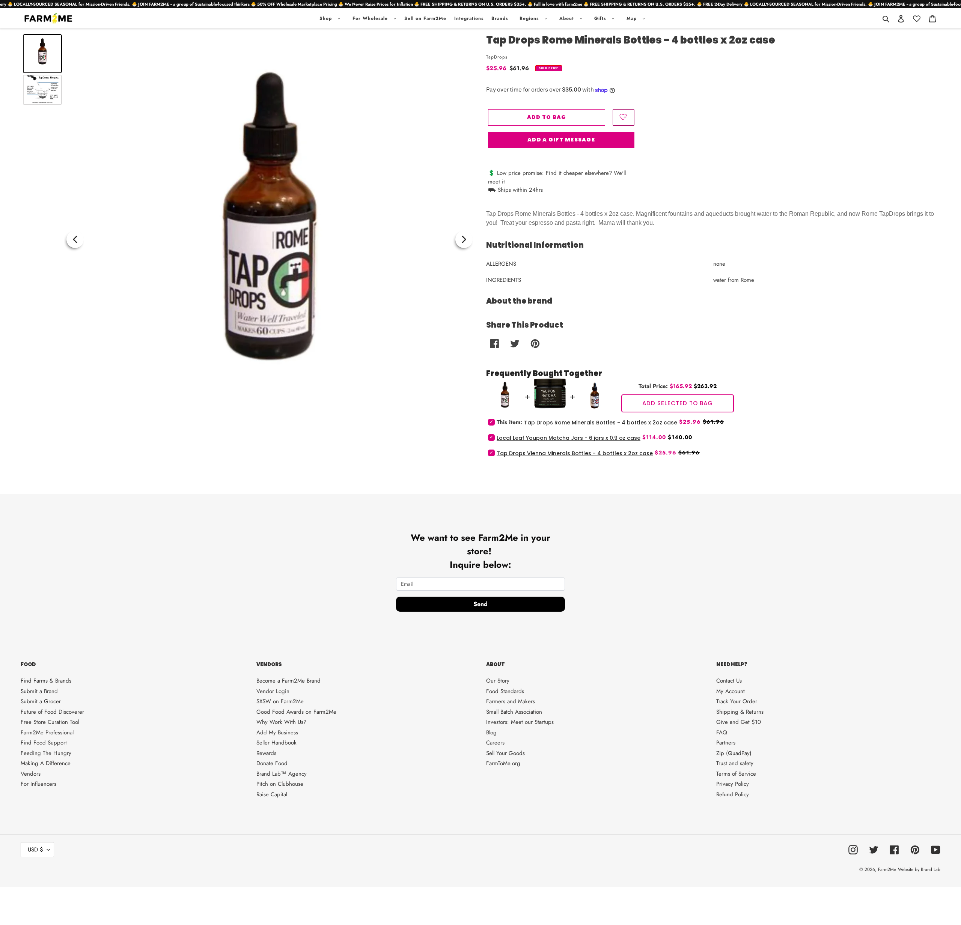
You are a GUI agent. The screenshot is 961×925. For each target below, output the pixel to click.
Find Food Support (44, 742)
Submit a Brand (39, 691)
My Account (730, 691)
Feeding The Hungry (46, 753)
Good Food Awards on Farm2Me (296, 712)
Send (480, 604)
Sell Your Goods (505, 753)
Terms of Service (736, 774)
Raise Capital (271, 794)
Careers (495, 742)
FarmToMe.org (503, 763)
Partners (725, 742)
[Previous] (75, 239)
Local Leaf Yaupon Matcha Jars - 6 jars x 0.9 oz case (568, 438)
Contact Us (729, 681)
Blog (491, 732)
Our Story (497, 681)
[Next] (464, 239)
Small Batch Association (514, 712)
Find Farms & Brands (46, 681)
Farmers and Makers (510, 701)
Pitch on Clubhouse (279, 784)
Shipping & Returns (740, 712)
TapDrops (497, 57)
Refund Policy (732, 794)
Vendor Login (272, 691)
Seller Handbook (276, 742)
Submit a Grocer (41, 701)
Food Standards (505, 691)
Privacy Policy (732, 784)
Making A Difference (46, 763)
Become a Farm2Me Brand (288, 681)
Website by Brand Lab (919, 869)
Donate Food (272, 763)
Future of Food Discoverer (52, 712)
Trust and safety (734, 763)
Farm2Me (887, 869)
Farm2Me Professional (47, 732)
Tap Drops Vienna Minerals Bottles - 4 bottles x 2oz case (575, 453)
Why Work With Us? (281, 722)
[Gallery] (248, 239)
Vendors (31, 774)
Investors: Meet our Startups (520, 722)
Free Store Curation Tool (50, 722)
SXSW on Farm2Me (280, 701)
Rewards (266, 753)
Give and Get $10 (738, 722)
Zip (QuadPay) (734, 753)
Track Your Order (736, 701)
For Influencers (38, 784)
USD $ (35, 849)
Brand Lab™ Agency (281, 774)
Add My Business (277, 732)
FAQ (721, 732)
